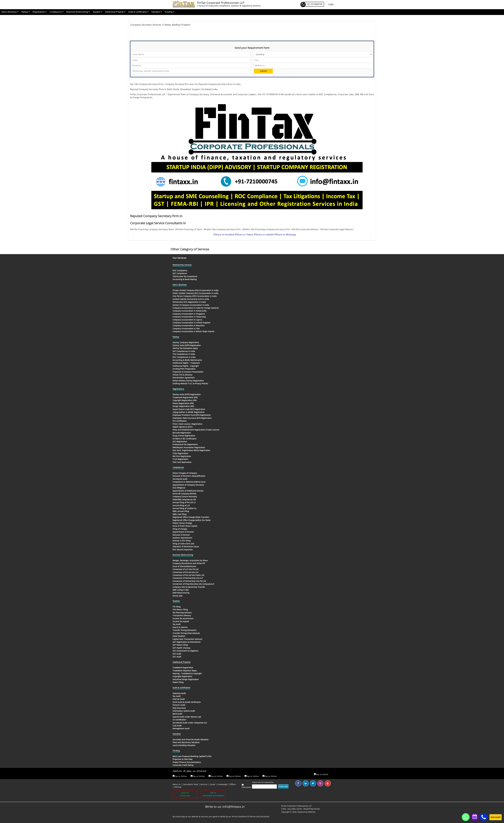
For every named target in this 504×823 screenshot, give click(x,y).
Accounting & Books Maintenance (187, 360)
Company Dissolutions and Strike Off (189, 563)
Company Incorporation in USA (186, 328)
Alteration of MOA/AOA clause (186, 546)
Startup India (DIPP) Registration (187, 345)
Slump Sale (177, 595)
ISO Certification (180, 421)
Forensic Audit (179, 705)
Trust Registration (180, 459)
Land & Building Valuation (184, 745)
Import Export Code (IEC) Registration (189, 409)
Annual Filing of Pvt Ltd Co (184, 502)
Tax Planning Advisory (182, 612)
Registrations (39, 12)
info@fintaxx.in (233, 806)
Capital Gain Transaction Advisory (187, 639)
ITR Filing (177, 606)
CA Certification (179, 719)
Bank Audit (177, 713)
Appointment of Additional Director (188, 490)
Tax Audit (177, 624)
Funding (169, 12)
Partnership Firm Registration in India (189, 302)
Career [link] (213, 784)
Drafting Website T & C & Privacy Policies (190, 383)
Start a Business (9, 12)
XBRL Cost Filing (180, 514)
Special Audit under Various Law (187, 716)
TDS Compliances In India (184, 354)
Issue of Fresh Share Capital (185, 526)
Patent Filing (178, 682)
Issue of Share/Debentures (184, 566)
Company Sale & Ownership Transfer (189, 587)
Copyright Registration (182, 676)
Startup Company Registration (186, 342)
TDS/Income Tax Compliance (185, 276)
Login (331, 4)
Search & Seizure (180, 627)
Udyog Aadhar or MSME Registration (189, 412)
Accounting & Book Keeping (185, 279)
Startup (24, 12)
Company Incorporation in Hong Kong (189, 316)
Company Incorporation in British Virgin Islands (193, 331)
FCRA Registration (180, 453)
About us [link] (176, 784)
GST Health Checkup (181, 648)
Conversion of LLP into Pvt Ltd (185, 569)
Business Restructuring (77, 12)
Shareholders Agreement (184, 377)
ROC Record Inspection (183, 549)
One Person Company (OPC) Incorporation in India (195, 296)
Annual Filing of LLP (181, 505)
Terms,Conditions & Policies (244, 816)
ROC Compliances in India (184, 357)
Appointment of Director (183, 532)
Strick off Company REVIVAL (185, 493)
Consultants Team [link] (190, 784)
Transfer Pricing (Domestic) (184, 630)
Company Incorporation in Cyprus (187, 319)
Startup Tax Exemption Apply (185, 348)
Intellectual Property (114, 12)
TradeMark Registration (183, 667)
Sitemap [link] (177, 787)
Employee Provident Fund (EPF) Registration (192, 415)
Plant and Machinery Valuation (186, 742)
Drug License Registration (184, 435)
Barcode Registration (182, 432)
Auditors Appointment (182, 537)
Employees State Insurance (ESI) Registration (192, 418)
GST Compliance (180, 273)
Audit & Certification (137, 12)
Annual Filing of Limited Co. (185, 508)
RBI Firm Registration (182, 456)
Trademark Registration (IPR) (185, 397)
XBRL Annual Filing (181, 511)
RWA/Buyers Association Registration (189, 447)
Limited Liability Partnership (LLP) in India (191, 299)
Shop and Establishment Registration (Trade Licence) (196, 429)
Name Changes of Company (185, 473)
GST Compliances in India (184, 351)
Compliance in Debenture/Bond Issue (189, 482)
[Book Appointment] (475, 816)
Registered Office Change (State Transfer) (191, 517)
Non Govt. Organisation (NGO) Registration (191, 450)
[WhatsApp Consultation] (466, 817)
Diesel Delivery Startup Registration (188, 380)
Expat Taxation (179, 636)
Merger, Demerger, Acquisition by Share (190, 560)
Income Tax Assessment (183, 618)
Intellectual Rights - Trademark (186, 363)
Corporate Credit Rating (183, 765)
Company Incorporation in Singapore (189, 314)
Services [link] (204, 784)
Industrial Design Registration (186, 679)
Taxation (97, 12)
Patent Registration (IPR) (183, 403)
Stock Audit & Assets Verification (187, 702)
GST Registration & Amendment (186, 642)
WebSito (311, 812)
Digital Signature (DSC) (182, 427)
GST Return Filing (180, 645)
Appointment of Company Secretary (188, 485)
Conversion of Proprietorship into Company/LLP (193, 584)
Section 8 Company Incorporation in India (191, 305)
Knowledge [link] (222, 784)
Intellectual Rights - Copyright (186, 366)
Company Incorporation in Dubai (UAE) (189, 311)
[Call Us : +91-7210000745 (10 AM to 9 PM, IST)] (483, 817)
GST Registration (180, 441)
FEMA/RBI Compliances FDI (184, 499)
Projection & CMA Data (182, 759)
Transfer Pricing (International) (186, 633)
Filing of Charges (180, 529)
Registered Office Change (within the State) (191, 520)
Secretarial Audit (180, 479)
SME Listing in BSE (181, 590)
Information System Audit (184, 711)
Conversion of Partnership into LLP (188, 578)
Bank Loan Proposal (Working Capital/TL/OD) (192, 756)
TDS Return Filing (180, 609)
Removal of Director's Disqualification (189, 476)
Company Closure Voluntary (185, 496)
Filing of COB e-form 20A (183, 543)
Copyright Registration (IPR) (185, 400)
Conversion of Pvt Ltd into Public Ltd (188, 575)
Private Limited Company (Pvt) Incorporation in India (195, 290)
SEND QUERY (495, 817)
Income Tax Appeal (181, 621)
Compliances (55, 12)
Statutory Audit (179, 693)
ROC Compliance (180, 270)
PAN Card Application (182, 462)
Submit (263, 71)
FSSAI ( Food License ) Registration (187, 424)
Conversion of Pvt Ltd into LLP (185, 572)
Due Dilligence (179, 487)
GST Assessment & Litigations (185, 650)
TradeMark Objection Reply (185, 670)
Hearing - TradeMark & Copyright (187, 673)
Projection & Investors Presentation (188, 372)
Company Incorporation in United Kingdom (191, 322)
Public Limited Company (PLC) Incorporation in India (195, 293)
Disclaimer (265, 816)
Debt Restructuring (181, 592)
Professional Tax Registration (185, 444)
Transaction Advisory (182, 615)
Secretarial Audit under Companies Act (190, 722)
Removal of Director (181, 535)
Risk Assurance (179, 708)
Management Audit (181, 728)
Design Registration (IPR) (183, 406)
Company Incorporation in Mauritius (189, 325)
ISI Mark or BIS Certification (184, 438)
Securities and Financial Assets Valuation (191, 739)
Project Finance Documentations (187, 762)
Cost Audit (177, 725)
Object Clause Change (182, 523)
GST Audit (177, 653)
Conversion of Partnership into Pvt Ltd (189, 581)
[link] (232, 784)
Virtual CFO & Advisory (182, 374)
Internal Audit (179, 699)
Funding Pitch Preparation (184, 369)
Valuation (156, 12)
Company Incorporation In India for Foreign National (196, 308)
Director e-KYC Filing (182, 540)
